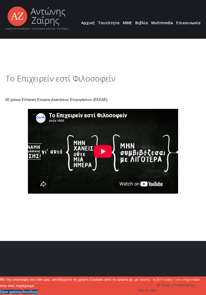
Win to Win (147, 290)
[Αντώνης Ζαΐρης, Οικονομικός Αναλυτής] (36, 18)
